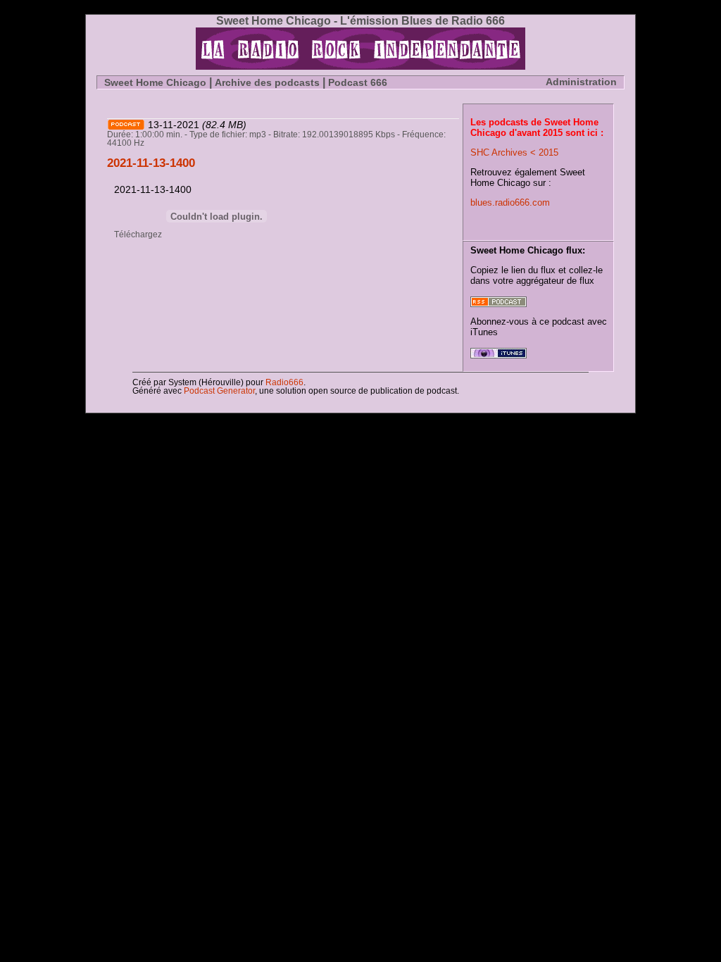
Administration (581, 81)
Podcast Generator (219, 391)
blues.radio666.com (510, 202)
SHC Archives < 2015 (514, 152)
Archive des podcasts (267, 82)
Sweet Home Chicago (155, 82)
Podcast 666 (357, 82)
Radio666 (283, 382)
